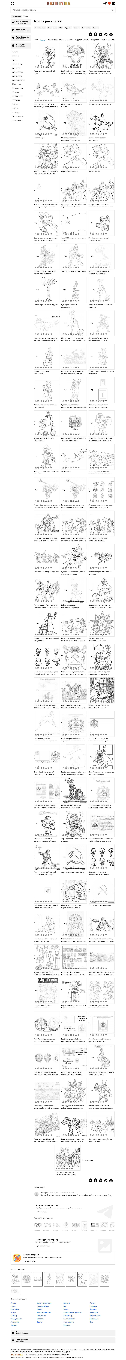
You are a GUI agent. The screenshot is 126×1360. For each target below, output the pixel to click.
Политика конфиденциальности (37, 1357)
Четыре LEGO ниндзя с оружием (46, 572)
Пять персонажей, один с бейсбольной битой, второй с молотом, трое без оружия (73, 640)
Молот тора (52, 28)
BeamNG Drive (95, 1316)
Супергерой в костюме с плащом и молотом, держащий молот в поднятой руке (73, 407)
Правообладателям (17, 1357)
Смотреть (31, 1261)
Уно (64, 1306)
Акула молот (66, 472)
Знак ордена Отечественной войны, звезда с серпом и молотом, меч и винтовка (72, 1108)
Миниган (66, 1325)
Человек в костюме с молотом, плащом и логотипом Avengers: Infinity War (101, 941)
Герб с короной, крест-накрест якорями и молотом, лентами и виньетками (73, 674)
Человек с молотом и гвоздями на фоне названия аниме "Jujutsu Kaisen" (46, 340)
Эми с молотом (95, 171)
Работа (96, 28)
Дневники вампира (44, 1303)
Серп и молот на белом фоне (72, 872)
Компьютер (67, 1316)
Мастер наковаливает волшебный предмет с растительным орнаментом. (72, 140)
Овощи (15, 104)
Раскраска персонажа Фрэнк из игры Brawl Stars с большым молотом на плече (101, 440)
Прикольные (17, 120)
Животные (16, 84)
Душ (91, 1322)
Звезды (13, 1303)
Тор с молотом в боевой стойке (73, 271)
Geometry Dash (69, 1319)
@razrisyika (54, 1193)
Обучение (16, 100)
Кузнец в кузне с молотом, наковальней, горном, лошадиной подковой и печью (101, 707)
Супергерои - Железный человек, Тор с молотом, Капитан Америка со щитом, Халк (74, 207)
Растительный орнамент (72, 1312)
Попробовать (44, 1246)
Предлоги (93, 1306)
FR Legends (15, 1322)
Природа (15, 112)
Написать (43, 1212)
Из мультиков (17, 88)
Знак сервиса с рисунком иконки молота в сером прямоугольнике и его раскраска (101, 407)
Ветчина (40, 1319)
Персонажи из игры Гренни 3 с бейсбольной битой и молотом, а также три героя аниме (73, 540)
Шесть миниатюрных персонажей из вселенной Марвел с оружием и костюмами (101, 874)
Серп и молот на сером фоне (100, 905)
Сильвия (14, 1325)
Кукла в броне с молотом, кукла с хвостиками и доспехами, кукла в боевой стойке (47, 507)
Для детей (16, 68)
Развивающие (17, 116)
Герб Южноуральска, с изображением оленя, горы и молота (45, 741)
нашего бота (106, 1195)
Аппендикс (94, 1312)
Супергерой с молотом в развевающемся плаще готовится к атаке (98, 340)
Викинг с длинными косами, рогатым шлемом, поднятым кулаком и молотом (100, 1108)
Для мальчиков (18, 80)
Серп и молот (40, 28)
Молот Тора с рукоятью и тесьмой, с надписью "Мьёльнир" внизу (99, 273)
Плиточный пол (43, 1306)
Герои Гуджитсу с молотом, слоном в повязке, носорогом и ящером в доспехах (101, 474)
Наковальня (86, 28)
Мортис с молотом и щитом (100, 104)
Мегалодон (94, 1319)
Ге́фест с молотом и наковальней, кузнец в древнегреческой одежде (71, 607)
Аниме (14, 52)
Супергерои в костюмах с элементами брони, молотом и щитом (101, 207)
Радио (65, 1309)
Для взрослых (17, 72)
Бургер (39, 1322)
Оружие (68, 28)
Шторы (13, 1312)
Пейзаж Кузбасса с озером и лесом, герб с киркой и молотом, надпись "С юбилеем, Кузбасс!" (46, 1108)
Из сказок (16, 92)
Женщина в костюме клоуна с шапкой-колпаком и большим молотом (73, 340)
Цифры (15, 60)
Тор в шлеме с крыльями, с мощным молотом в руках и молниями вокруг (100, 73)
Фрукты (15, 108)
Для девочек (17, 76)
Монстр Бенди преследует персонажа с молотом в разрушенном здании (71, 907)
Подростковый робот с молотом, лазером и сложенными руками (43, 1008)
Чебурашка (41, 1316)
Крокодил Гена (16, 1319)
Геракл (13, 1306)
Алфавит (15, 56)
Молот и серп (39, 138)
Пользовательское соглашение (60, 1357)
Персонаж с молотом (69, 171)
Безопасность (68, 1322)
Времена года (17, 64)
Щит (61, 28)
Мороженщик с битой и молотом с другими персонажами (98, 540)
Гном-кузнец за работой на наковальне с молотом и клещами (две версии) (99, 1008)
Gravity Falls (15, 1309)
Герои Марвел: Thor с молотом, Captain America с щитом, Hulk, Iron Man (46, 607)
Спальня (66, 1303)
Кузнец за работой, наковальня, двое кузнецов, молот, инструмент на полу (73, 440)
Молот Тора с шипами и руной (46, 305)
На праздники (17, 96)
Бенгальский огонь (44, 1312)
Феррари (93, 1309)
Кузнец (76, 28)
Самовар (14, 1316)
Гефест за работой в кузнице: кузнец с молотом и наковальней (45, 941)
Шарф (39, 1309)
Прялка (92, 1303)
